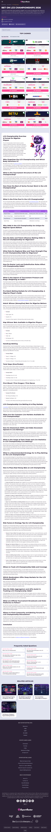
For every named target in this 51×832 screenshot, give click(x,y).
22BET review (13, 55)
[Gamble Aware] (23, 821)
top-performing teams (33, 201)
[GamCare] (26, 816)
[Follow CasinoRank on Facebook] (18, 801)
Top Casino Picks (4, 36)
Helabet (25, 735)
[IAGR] (11, 816)
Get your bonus (13, 53)
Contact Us (25, 780)
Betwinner (25, 726)
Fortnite (25, 746)
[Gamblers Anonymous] (18, 816)
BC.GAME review (37, 55)
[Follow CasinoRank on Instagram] (21, 801)
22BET (25, 730)
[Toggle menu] (2, 1)
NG (24, 804)
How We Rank (25, 785)
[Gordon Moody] (37, 816)
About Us (25, 778)
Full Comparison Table (14, 36)
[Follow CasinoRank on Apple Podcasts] (32, 801)
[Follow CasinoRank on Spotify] (29, 801)
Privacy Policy (25, 787)
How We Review (25, 783)
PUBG (25, 748)
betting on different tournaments (22, 637)
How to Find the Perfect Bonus (25, 763)
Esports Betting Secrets (25, 770)
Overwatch (25, 743)
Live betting (5, 407)
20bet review (13, 74)
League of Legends (18, 163)
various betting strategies (23, 300)
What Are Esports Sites (25, 761)
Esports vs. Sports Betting (25, 765)
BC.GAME (25, 733)
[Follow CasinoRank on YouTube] (27, 801)
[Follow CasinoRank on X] (24, 801)
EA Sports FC (25, 752)
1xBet (25, 728)
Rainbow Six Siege (25, 750)
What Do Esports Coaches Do (25, 767)
